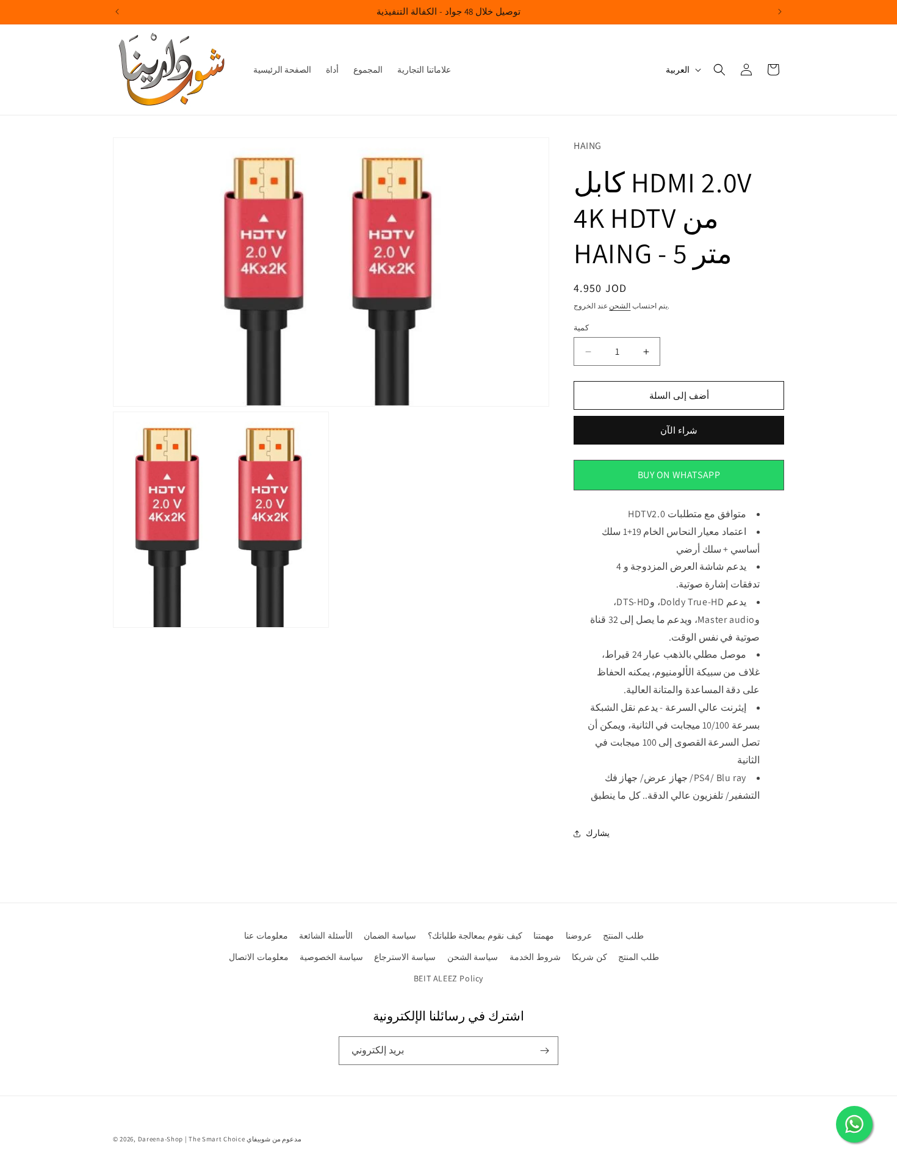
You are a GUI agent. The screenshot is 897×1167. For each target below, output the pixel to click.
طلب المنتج (623, 935)
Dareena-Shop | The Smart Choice (191, 1139)
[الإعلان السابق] (117, 11)
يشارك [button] (598, 832)
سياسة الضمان (390, 935)
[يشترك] (544, 1050)
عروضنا (579, 935)
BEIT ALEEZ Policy (448, 978)
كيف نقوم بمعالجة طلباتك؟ (475, 935)
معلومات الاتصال (259, 956)
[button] (719, 69)
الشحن (619, 305)
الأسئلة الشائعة (326, 935)
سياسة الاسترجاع (405, 956)
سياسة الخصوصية (331, 956)
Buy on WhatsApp (679, 474)
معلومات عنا (266, 935)
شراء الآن (678, 430)
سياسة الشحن (473, 956)
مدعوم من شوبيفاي (274, 1139)
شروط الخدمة (535, 956)
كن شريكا (589, 956)
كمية (581, 327)
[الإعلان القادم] (779, 11)
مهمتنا (543, 935)
